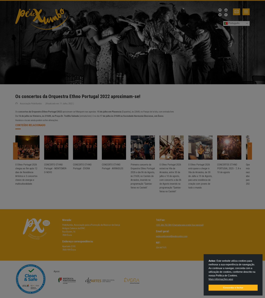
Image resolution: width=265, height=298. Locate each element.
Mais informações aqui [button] (221, 279)
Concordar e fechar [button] (233, 287)
